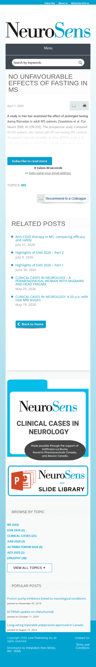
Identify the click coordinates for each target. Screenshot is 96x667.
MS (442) (13, 524)
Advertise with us (80, 3)
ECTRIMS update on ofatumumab (30, 612)
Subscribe (50, 3)
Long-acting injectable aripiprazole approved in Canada (45, 625)
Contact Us (82, 638)
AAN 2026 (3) (16, 541)
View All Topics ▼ (29, 568)
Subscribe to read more (29, 161)
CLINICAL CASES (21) (22, 536)
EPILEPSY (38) (17, 558)
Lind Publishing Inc (40, 638)
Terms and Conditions (82, 646)
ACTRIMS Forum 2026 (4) (24, 547)
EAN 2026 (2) (16, 530)
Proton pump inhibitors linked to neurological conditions (46, 598)
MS (23, 185)
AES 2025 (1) (15, 552)
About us (63, 3)
